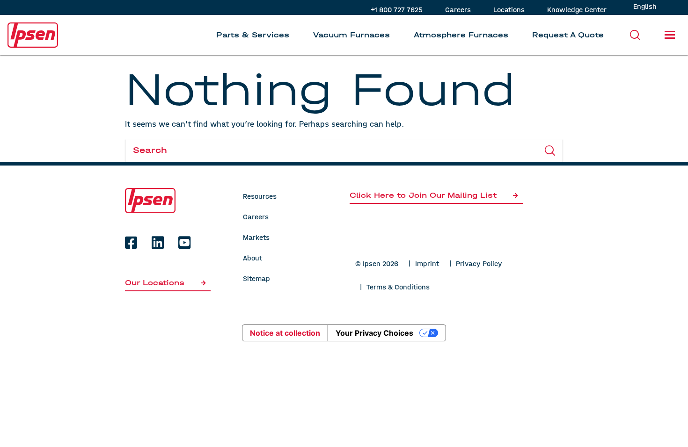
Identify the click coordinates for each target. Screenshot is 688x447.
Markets (256, 237)
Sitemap (256, 278)
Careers (458, 9)
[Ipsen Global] (150, 200)
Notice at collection (285, 333)
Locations (509, 9)
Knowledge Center (577, 9)
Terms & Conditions (398, 286)
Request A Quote (568, 34)
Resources (260, 196)
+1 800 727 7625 (397, 9)
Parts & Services (252, 34)
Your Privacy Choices (374, 333)
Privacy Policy (479, 263)
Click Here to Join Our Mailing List (423, 195)
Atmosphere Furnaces (461, 34)
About (252, 257)
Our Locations (156, 282)
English (645, 6)
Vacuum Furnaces (351, 34)
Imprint (427, 263)
